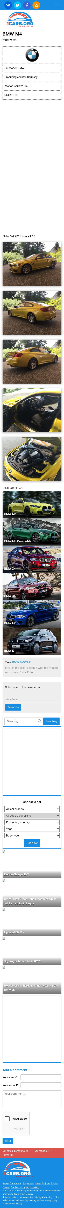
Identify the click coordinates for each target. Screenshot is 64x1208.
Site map (24, 1200)
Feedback (14, 1200)
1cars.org (32, 19)
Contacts (16, 1187)
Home (6, 1183)
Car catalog (16, 1183)
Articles (46, 1183)
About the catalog (32, 1197)
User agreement (36, 1200)
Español (34, 1187)
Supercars (28, 1183)
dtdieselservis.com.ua (13, 1197)
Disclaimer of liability (12, 1204)
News (38, 1183)
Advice (54, 1183)
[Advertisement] (32, 134)
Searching (51, 721)
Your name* (10, 1077)
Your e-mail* (10, 1085)
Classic (6, 1187)
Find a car (32, 842)
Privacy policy (51, 1200)
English (25, 1187)
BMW (15, 662)
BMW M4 (25, 662)
